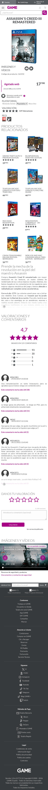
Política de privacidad (24, 755)
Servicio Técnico (24, 657)
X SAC (25, 673)
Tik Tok (26, 689)
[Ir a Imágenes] (27, 68)
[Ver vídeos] (31, 68)
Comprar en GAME (24, 636)
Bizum (25, 717)
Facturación (24, 654)
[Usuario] (40, 7)
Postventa (24, 651)
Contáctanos (24, 633)
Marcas (24, 622)
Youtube (25, 685)
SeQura (26, 725)
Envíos (24, 645)
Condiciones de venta (24, 749)
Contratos (24, 761)
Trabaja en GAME (24, 604)
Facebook (25, 681)
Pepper (25, 721)
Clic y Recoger (24, 639)
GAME (12, 7)
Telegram (25, 692)
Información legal (24, 752)
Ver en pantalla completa (36, 546)
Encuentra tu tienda (24, 607)
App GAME (24, 613)
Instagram (26, 677)
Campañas (24, 619)
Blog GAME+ (26, 696)
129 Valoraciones (26, 111)
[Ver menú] (3, 7)
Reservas (24, 642)
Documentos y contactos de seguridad (16, 575)
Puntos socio (25, 732)
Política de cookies (24, 758)
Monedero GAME (25, 729)
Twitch (25, 700)
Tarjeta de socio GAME (24, 610)
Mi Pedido (24, 648)
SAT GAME (24, 616)
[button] (44, 12)
